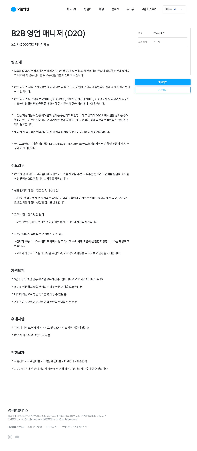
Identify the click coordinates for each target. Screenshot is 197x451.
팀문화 (87, 9)
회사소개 (71, 9)
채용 (101, 9)
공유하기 (162, 89)
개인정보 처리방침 (16, 426)
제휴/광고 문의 (52, 426)
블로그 (115, 9)
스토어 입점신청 (35, 426)
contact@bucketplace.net (30, 419)
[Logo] (20, 9)
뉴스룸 (130, 9)
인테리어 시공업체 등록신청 (74, 426)
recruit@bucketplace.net (65, 419)
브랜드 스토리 (149, 9)
